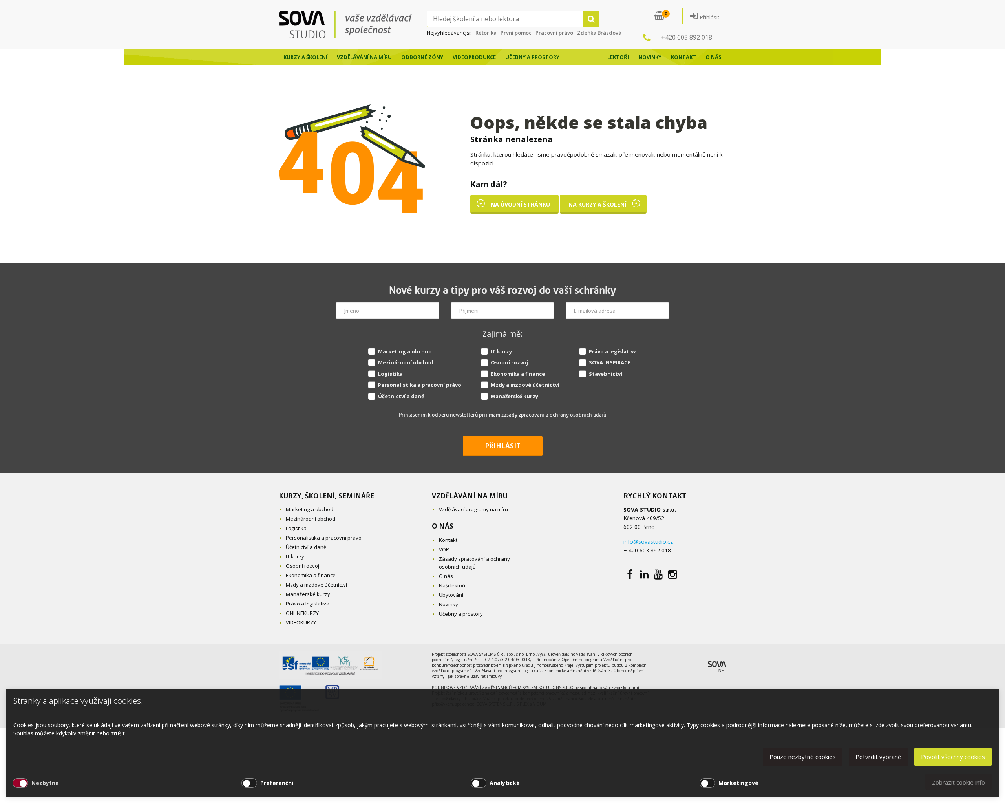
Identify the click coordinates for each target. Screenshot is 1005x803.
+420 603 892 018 (686, 37)
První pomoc (516, 32)
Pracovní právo (554, 32)
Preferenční (276, 783)
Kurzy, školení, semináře (326, 495)
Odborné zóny (422, 56)
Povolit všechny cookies (953, 757)
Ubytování (451, 594)
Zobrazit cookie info (958, 782)
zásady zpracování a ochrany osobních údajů (553, 415)
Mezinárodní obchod (405, 362)
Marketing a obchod (405, 351)
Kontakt (683, 56)
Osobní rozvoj (509, 362)
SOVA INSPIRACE (609, 362)
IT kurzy (501, 351)
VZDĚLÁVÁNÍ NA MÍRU (470, 495)
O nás (713, 56)
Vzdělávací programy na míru (473, 509)
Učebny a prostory (532, 56)
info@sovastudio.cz (648, 541)
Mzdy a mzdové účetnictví (525, 384)
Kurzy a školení (305, 56)
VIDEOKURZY (301, 622)
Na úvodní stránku (520, 204)
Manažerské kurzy (514, 396)
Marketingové (738, 783)
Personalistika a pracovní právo (419, 384)
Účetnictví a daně (401, 396)
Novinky (649, 56)
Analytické (505, 783)
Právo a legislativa (613, 351)
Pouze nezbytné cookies (802, 757)
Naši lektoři (452, 585)
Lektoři (618, 56)
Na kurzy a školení (597, 204)
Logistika (390, 373)
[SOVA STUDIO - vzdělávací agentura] (353, 24)
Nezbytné (45, 783)
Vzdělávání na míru (364, 56)
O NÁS (442, 525)
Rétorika (486, 32)
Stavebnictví (605, 373)
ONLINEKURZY (302, 612)
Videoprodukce (474, 56)
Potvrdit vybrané (878, 757)
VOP (444, 549)
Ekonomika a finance (518, 373)
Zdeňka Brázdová (599, 32)
